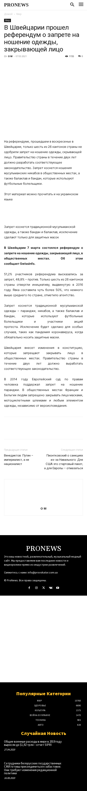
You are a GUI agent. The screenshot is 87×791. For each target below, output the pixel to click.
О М (10, 56)
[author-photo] (43, 502)
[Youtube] (57, 587)
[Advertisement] (43, 639)
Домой (8, 14)
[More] (45, 65)
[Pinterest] (27, 65)
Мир (19, 14)
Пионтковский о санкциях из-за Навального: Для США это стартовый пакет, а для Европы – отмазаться (63, 462)
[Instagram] (36, 587)
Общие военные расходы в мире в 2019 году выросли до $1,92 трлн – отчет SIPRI (33, 743)
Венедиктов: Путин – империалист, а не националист (18, 460)
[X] (17, 65)
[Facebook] (8, 65)
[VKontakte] (50, 587)
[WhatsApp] (36, 65)
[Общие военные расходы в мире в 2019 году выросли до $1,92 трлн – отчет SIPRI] (75, 747)
